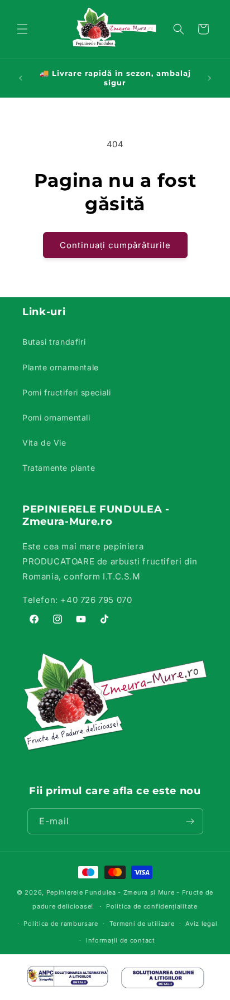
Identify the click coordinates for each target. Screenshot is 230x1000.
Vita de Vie (44, 442)
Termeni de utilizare (142, 923)
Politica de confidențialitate (151, 906)
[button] (22, 29)
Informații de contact (120, 940)
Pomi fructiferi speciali (66, 392)
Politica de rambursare (60, 923)
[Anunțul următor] (209, 78)
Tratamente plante (58, 467)
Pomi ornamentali (56, 417)
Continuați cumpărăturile (115, 245)
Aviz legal (201, 923)
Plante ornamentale (60, 367)
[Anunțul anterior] (20, 78)
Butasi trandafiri (53, 341)
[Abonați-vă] (190, 821)
